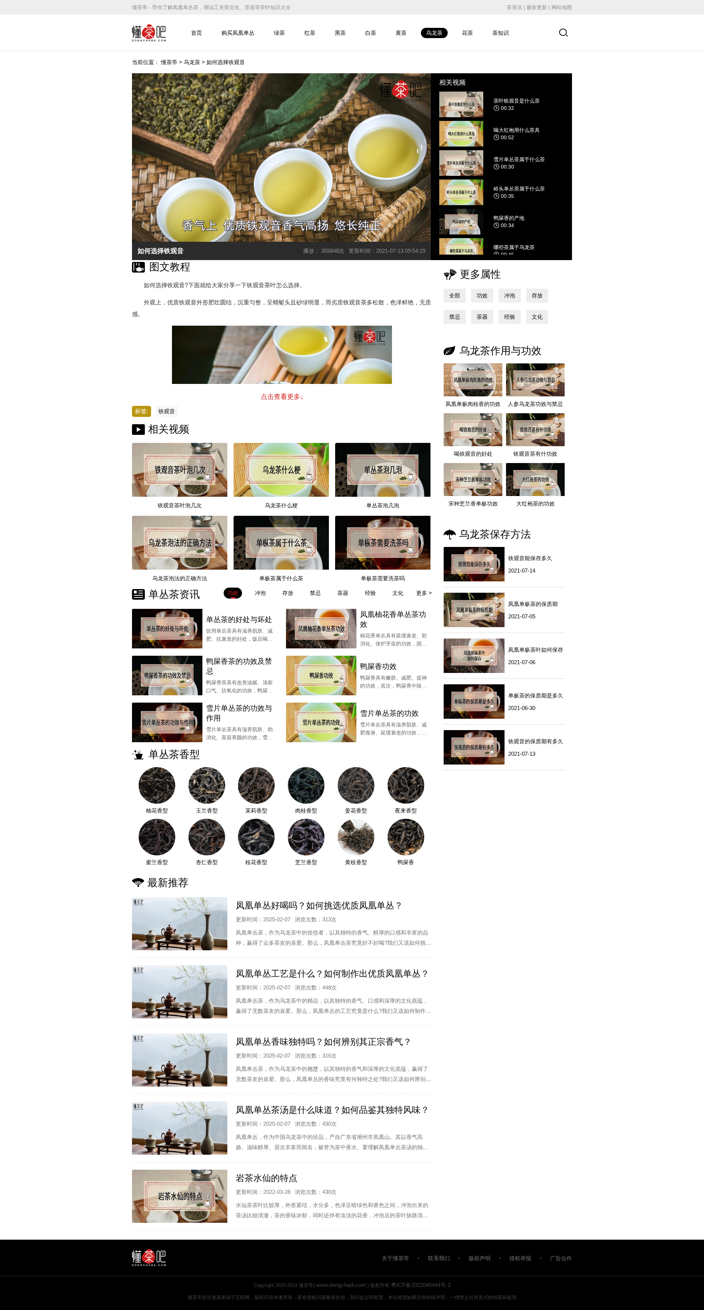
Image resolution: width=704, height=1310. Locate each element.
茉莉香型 (256, 810)
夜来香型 (406, 810)
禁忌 (454, 317)
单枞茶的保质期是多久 (535, 695)
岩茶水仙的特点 (266, 1178)
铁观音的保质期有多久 (535, 741)
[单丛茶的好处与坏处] (167, 628)
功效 (482, 295)
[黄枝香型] (356, 837)
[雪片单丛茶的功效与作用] (167, 722)
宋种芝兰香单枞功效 (473, 503)
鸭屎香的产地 (509, 218)
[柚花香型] (157, 785)
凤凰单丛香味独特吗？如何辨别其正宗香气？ (324, 1042)
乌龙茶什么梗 (281, 505)
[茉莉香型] (257, 785)
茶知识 (500, 33)
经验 (509, 317)
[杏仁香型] (207, 837)
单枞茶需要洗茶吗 (383, 578)
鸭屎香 (405, 862)
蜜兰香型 (157, 862)
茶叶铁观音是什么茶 (517, 101)
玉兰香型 (207, 810)
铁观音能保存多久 (530, 558)
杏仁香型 (207, 862)
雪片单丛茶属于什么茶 (519, 159)
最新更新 (537, 7)
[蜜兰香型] (157, 837)
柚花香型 (157, 810)
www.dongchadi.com (341, 1285)
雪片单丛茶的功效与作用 (239, 713)
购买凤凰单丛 (237, 33)
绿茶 (279, 33)
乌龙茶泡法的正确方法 (179, 578)
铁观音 (166, 411)
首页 (196, 33)
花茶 (467, 33)
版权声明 (480, 1258)
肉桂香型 (306, 810)
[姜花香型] (356, 785)
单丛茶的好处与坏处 (239, 619)
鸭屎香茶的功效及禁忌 (239, 666)
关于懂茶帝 (395, 1258)
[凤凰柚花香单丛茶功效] (321, 628)
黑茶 (340, 33)
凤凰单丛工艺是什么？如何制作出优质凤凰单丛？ (332, 973)
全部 (454, 295)
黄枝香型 (356, 862)
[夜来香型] (406, 785)
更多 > (424, 593)
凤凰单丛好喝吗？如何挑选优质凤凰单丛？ (319, 905)
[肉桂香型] (306, 785)
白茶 (370, 33)
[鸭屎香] (406, 837)
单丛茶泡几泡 (382, 505)
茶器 (482, 317)
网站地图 (561, 7)
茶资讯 (514, 7)
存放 (537, 295)
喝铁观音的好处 (473, 454)
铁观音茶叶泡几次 (180, 505)
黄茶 (401, 33)
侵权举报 (520, 1258)
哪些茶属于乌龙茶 (514, 247)
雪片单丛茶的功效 (389, 713)
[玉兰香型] (207, 785)
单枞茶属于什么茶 (281, 578)
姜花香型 (356, 810)
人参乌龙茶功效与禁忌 (535, 404)
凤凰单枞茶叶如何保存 (535, 650)
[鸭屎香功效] (321, 675)
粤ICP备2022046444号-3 (421, 1285)
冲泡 (509, 295)
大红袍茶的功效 (535, 503)
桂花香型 (256, 862)
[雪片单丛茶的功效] (321, 722)
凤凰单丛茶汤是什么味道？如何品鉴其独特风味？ (332, 1110)
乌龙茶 (434, 33)
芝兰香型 (306, 862)
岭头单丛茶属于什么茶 (519, 189)
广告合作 (561, 1258)
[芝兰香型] (306, 837)
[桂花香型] (257, 837)
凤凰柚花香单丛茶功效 (393, 619)
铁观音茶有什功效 (535, 454)
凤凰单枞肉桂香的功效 (472, 404)
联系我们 (439, 1258)
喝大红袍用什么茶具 (517, 130)
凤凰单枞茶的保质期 (533, 604)
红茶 (309, 33)
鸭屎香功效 (378, 666)
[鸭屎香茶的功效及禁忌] (167, 675)
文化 (537, 317)
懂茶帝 (169, 62)
